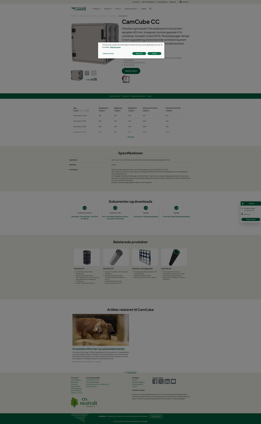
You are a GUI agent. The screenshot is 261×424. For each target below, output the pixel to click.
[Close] (161, 45)
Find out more (115, 47)
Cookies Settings (108, 53)
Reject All (139, 53)
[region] (131, 50)
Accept (154, 53)
